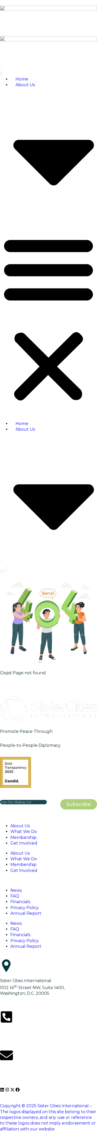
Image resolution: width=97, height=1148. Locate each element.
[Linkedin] (2, 1090)
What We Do (23, 831)
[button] (48, 318)
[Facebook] (18, 1090)
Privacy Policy (24, 907)
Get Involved (23, 843)
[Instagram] (7, 1090)
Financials (20, 901)
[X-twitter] (12, 1090)
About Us (20, 825)
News (16, 890)
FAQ (14, 896)
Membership (23, 837)
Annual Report (25, 913)
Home (22, 79)
